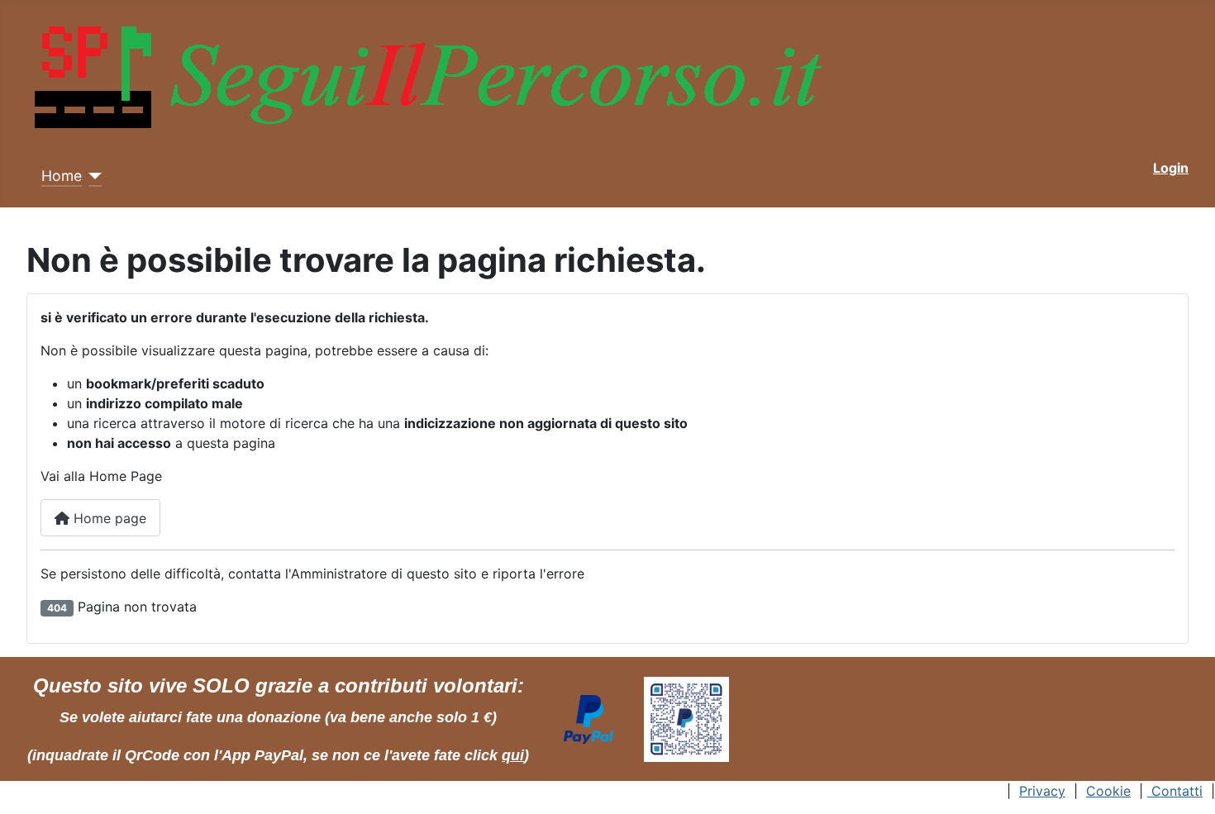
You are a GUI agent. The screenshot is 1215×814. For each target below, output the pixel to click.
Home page (107, 518)
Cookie (1108, 791)
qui (513, 755)
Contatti (1175, 791)
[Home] (92, 176)
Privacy (1042, 791)
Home (61, 175)
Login (1171, 167)
